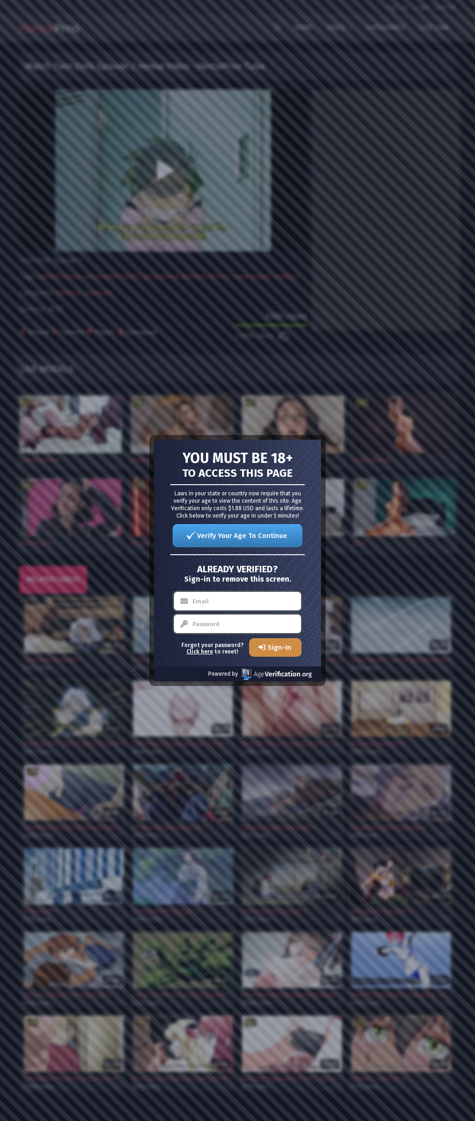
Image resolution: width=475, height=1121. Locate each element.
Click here (199, 651)
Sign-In (279, 647)
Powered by (223, 674)
